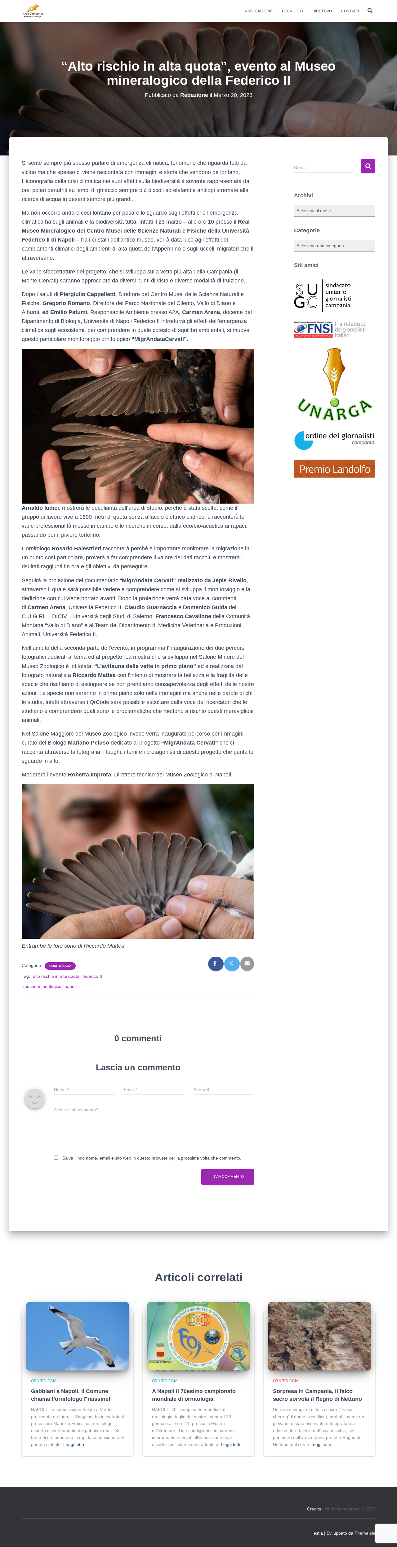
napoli (70, 986)
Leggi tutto (73, 1444)
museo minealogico (42, 986)
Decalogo (292, 11)
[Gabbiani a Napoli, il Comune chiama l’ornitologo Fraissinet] (77, 1336)
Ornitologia (60, 966)
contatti (350, 11)
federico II (92, 976)
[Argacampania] (32, 11)
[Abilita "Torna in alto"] (384, 1534)
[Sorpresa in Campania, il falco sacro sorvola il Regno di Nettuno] (319, 1336)
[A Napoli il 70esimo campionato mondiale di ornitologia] (198, 1336)
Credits (314, 1508)
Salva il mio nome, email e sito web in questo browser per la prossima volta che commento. (151, 1158)
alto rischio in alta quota (56, 976)
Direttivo (322, 11)
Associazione (259, 11)
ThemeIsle (365, 1533)
